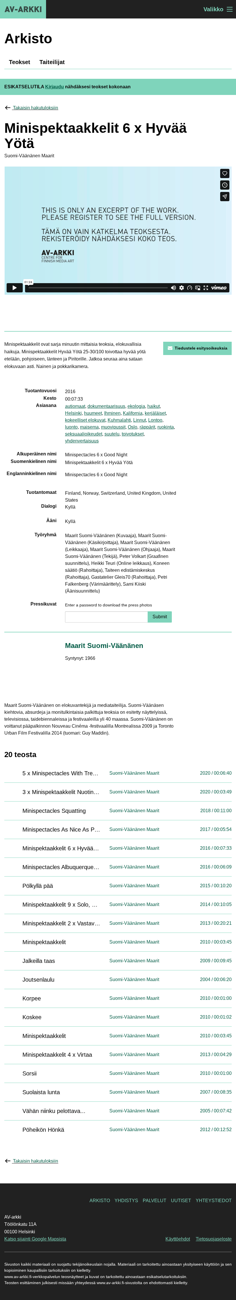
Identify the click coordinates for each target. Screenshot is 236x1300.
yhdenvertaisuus (82, 440)
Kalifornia (132, 413)
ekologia (136, 406)
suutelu (111, 434)
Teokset (19, 62)
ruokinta (165, 427)
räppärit (147, 427)
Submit (160, 616)
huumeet (93, 413)
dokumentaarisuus (106, 406)
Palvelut (154, 1200)
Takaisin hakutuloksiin (35, 107)
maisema (89, 427)
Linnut (139, 420)
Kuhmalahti (119, 420)
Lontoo (155, 420)
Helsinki (73, 413)
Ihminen (112, 413)
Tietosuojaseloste (214, 1239)
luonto (71, 427)
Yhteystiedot (214, 1200)
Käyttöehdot (177, 1239)
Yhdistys (126, 1200)
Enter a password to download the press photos (108, 605)
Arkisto (100, 1200)
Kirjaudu (54, 86)
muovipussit (113, 427)
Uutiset (181, 1200)
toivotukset (133, 434)
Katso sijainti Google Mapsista (35, 1239)
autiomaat (75, 406)
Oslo (132, 427)
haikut (153, 406)
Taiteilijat (52, 62)
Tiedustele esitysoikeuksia (201, 348)
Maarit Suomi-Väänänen (104, 645)
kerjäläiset (155, 413)
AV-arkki (23, 9)
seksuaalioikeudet (83, 434)
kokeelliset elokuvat (85, 420)
